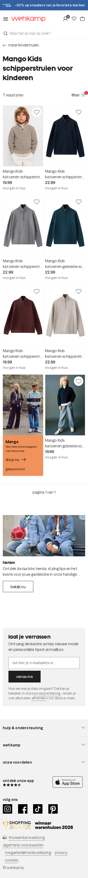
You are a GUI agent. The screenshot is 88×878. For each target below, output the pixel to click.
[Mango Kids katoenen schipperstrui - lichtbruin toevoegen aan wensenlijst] (36, 112)
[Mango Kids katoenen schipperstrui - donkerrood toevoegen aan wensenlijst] (36, 291)
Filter (78, 94)
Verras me (24, 676)
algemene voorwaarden (23, 845)
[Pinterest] (53, 809)
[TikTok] (38, 809)
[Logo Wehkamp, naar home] (27, 19)
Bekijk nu (18, 586)
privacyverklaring (47, 693)
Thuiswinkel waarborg (26, 837)
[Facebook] (23, 809)
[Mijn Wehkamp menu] (66, 19)
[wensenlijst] (75, 19)
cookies (11, 860)
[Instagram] (7, 809)
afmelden (38, 698)
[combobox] (44, 33)
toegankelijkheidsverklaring (28, 852)
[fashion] (44, 536)
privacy (61, 852)
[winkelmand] (82, 19)
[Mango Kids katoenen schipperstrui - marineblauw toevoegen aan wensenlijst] (78, 112)
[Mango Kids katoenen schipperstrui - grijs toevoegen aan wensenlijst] (36, 201)
